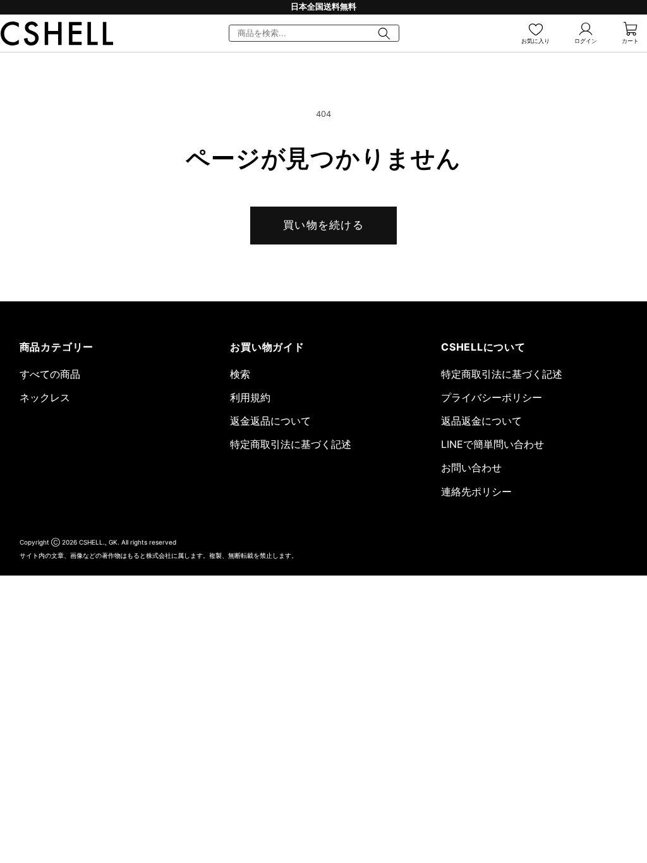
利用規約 (250, 397)
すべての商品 (50, 374)
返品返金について (481, 420)
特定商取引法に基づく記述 (290, 444)
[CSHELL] (57, 33)
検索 (240, 374)
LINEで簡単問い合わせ (492, 444)
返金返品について (270, 420)
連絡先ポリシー (476, 491)
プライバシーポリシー (491, 397)
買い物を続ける (323, 225)
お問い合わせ (471, 467)
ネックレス (45, 397)
